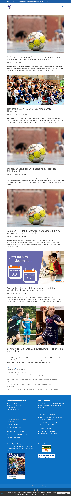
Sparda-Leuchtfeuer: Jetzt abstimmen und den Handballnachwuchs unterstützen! (31, 289)
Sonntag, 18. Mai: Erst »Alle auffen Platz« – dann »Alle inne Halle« (35, 350)
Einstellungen (63, 493)
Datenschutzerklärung (39, 486)
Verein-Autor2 (14, 62)
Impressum (27, 486)
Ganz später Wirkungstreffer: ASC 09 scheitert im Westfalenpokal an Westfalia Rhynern (32, 389)
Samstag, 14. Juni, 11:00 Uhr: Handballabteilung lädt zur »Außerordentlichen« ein (34, 232)
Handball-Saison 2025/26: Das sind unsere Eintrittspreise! (29, 110)
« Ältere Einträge (12, 368)
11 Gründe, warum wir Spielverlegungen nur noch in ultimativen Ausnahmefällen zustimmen (34, 58)
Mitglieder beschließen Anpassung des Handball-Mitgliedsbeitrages (32, 170)
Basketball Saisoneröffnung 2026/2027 (18, 372)
